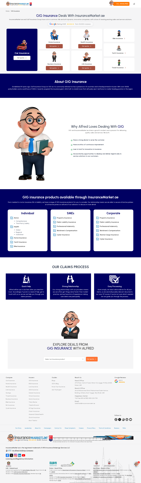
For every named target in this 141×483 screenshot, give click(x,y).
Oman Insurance (34, 396)
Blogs (53, 380)
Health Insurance (11, 387)
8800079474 (118, 477)
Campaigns (47, 428)
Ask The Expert (57, 390)
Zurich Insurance (34, 417)
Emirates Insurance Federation (22, 473)
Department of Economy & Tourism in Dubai (73, 470)
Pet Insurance (10, 405)
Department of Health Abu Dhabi (101, 473)
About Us (37, 428)
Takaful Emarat (34, 405)
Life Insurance (10, 390)
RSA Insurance (33, 383)
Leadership (28, 428)
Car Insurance (10, 380)
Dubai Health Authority (81, 473)
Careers (81, 428)
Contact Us (57, 428)
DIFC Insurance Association (64, 477)
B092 (118, 473)
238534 (53, 472)
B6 (40, 473)
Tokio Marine (33, 402)
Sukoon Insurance (34, 393)
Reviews (116, 428)
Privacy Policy (91, 428)
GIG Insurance (33, 380)
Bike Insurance (10, 402)
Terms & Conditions (105, 428)
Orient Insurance (34, 411)
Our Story (18, 428)
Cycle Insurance (11, 408)
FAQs (124, 428)
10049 (82, 477)
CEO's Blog (55, 383)
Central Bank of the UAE (28, 470)
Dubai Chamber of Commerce (82, 478)
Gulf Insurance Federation (20, 472)
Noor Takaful (33, 420)
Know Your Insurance (58, 387)
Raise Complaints (70, 428)
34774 (59, 480)
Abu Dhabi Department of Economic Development (106, 470)
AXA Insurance (33, 390)
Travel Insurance (11, 396)
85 (45, 470)
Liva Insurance (33, 387)
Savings (8, 393)
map (100, 383)
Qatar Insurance (34, 399)
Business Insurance (12, 399)
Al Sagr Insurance (34, 408)
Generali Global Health (36, 414)
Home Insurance (11, 383)
